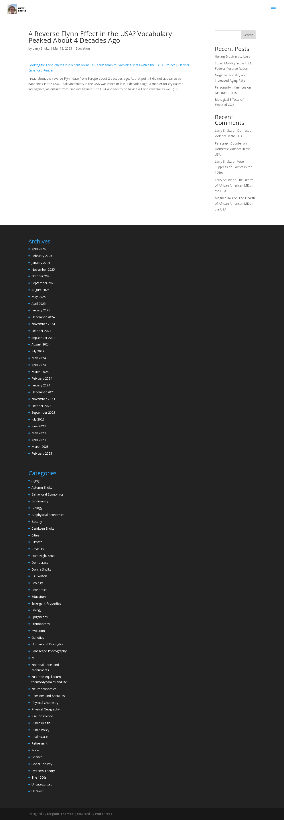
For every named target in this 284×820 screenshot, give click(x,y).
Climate (37, 542)
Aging (35, 480)
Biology (37, 508)
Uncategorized (42, 784)
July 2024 (38, 351)
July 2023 (38, 419)
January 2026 (41, 262)
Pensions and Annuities (48, 696)
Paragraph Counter (228, 143)
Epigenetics (40, 617)
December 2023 (43, 392)
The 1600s (39, 777)
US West (38, 791)
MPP (35, 658)
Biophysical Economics (48, 515)
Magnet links (224, 198)
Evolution (38, 631)
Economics (39, 590)
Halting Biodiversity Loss (232, 56)
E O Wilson (39, 576)
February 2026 (42, 256)
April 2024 (39, 365)
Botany (37, 521)
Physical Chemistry (45, 702)
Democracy (40, 562)
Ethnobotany (41, 624)
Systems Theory (43, 771)
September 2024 (43, 338)
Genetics (38, 637)
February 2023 (42, 453)
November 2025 (43, 269)
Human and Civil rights (47, 644)
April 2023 (39, 440)
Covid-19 (38, 549)
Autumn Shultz (42, 487)
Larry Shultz (41, 48)
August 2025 (40, 290)
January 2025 (41, 310)
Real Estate (40, 737)
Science (37, 757)
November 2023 (43, 399)
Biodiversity (40, 501)
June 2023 (39, 426)
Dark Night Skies (43, 556)
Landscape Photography (49, 651)
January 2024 (41, 385)
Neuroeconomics (44, 689)
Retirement (39, 743)
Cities (35, 535)
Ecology (37, 583)
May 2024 (39, 358)
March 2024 (40, 372)
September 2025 (43, 283)
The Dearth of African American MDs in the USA (234, 185)
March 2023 (40, 446)
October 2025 (41, 276)
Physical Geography (46, 709)
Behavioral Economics (47, 494)
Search (248, 35)
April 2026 (39, 249)
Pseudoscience (42, 716)
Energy (36, 610)
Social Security (42, 764)
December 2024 (43, 317)
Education (83, 48)
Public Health (41, 723)
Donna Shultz (41, 569)
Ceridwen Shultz (43, 528)
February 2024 (42, 378)
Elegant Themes (60, 814)
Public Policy (40, 730)
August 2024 (40, 344)
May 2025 (39, 297)
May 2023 (39, 433)
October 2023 (41, 406)
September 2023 (43, 412)
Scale (35, 750)
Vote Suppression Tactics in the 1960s (233, 167)
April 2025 (39, 303)
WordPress (103, 814)
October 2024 (41, 331)
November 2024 (43, 324)
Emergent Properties (46, 603)
